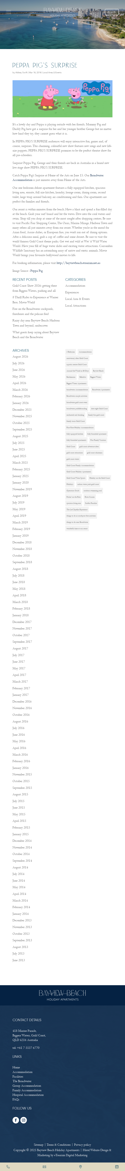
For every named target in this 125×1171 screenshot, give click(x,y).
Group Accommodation (27, 1086)
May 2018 (19, 589)
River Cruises (90, 497)
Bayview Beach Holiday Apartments (58, 1150)
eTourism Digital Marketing (70, 1155)
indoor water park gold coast (88, 484)
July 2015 (18, 801)
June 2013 (19, 960)
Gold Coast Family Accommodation (80, 465)
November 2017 (22, 628)
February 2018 (21, 609)
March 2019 (20, 522)
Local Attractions (75, 306)
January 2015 (21, 834)
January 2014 (21, 914)
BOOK (116, 1166)
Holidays (70, 484)
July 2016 (18, 728)
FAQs (16, 1099)
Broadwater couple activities (77, 396)
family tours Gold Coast (76, 421)
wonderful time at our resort (77, 528)
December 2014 (22, 841)
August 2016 (20, 721)
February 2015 (21, 827)
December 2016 (22, 701)
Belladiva (83, 377)
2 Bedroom (71, 352)
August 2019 (20, 496)
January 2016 (21, 768)
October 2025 (21, 423)
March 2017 (20, 682)
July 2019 (18, 502)
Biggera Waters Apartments (76, 383)
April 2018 (19, 595)
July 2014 (18, 874)
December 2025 (22, 410)
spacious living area (74, 503)
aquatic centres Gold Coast (77, 364)
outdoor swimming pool (93, 490)
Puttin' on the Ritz (74, 497)
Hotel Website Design (95, 1150)
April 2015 (19, 821)
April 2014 (19, 894)
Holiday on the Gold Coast (100, 478)
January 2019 (21, 536)
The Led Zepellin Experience (77, 509)
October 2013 (21, 934)
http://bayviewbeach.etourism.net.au (78, 263)
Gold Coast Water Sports (76, 478)
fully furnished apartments (76, 440)
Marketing (43, 1155)
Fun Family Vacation (98, 440)
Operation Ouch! (73, 490)
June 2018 (19, 582)
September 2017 (22, 642)
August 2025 (20, 436)
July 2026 (18, 363)
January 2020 (21, 483)
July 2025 (18, 443)
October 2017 (21, 635)
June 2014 (19, 881)
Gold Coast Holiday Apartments (79, 471)
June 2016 (19, 735)
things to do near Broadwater (77, 522)
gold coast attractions (75, 452)
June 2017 (19, 662)
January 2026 (21, 403)
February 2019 (21, 529)
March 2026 (20, 390)
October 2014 (21, 854)
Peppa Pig (36, 271)
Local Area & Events (52, 73)
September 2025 (22, 429)
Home (16, 1067)
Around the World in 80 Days (78, 370)
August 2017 (20, 648)
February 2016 (21, 761)
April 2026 (19, 383)
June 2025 (19, 449)
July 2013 (18, 953)
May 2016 (19, 741)
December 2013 (22, 920)
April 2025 (19, 456)
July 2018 (18, 575)
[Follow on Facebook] (16, 1120)
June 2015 (19, 808)
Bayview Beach (98, 370)
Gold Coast (71, 446)
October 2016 (21, 715)
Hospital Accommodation (28, 1095)
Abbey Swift (21, 73)
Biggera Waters (95, 377)
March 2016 (20, 755)
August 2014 (20, 867)
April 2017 (19, 675)
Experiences (72, 292)
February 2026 (21, 396)
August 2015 (20, 794)
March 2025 (20, 463)
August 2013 (20, 947)
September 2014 (22, 861)
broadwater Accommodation (77, 389)
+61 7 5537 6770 (28, 1048)
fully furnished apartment (96, 434)
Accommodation (75, 286)
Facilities (18, 1077)
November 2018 (22, 549)
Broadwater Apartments (101, 389)
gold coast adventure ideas (89, 446)
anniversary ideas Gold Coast (77, 358)
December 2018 (22, 542)
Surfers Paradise (91, 503)
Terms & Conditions (59, 1145)
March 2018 (20, 602)
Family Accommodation (27, 1090)
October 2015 (21, 781)
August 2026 (20, 357)
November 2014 (22, 847)
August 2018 (20, 569)
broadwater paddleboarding (77, 408)
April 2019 (19, 516)
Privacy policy (82, 1145)
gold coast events (73, 459)
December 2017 (22, 622)
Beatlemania (71, 377)
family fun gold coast (96, 415)
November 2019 (22, 489)
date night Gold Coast (99, 408)
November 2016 (22, 708)
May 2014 (19, 887)
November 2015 (22, 774)
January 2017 (21, 695)
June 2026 (19, 370)
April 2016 (19, 748)
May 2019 (19, 509)
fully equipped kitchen (75, 434)
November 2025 (22, 416)
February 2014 (21, 907)
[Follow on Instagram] (23, 1120)
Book (112, 12)
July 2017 (18, 655)
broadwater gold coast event (77, 402)
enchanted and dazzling (75, 415)
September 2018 (22, 562)
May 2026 (19, 376)
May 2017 (19, 668)
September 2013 (22, 940)
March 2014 (20, 901)
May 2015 (19, 814)
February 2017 (21, 688)
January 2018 (21, 615)
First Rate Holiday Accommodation (80, 427)
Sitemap (38, 1145)
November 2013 (22, 927)
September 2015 (22, 788)
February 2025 (21, 469)
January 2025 (21, 476)
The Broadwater (22, 1081)
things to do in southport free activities (81, 515)
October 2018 (21, 556)
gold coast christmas (94, 452)
